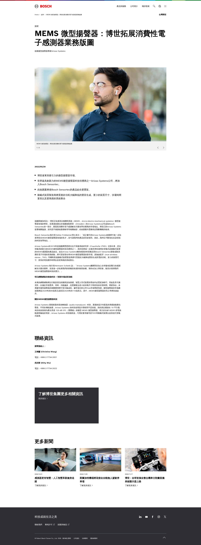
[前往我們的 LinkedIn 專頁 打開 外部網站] (140, 518)
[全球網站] (159, 6)
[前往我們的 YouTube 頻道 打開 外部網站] (146, 518)
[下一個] (163, 147)
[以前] (158, 147)
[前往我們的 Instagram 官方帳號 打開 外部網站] (159, 518)
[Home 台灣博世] (43, 6)
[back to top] (164, 537)
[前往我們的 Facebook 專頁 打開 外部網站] (152, 518)
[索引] (165, 6)
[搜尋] (154, 6)
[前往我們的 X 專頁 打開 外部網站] (165, 518)
